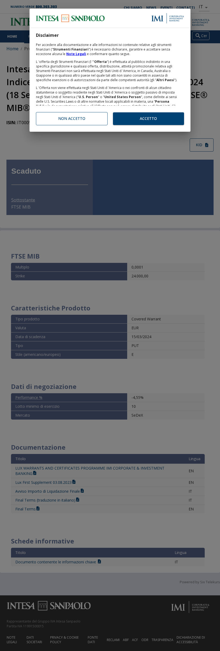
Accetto (148, 118)
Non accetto (71, 118)
